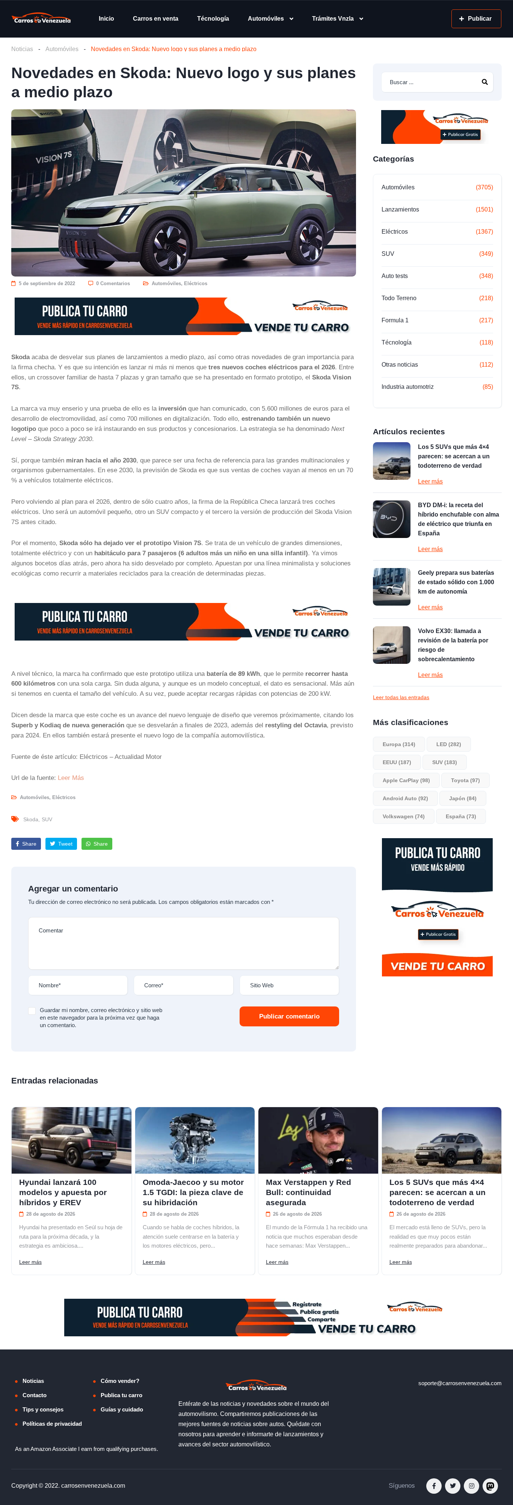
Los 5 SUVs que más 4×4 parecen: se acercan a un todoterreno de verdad (454, 456)
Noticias (22, 49)
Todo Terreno (399, 298)
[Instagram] (471, 1486)
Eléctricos (195, 283)
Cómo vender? (120, 1381)
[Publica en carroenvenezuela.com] (183, 316)
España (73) (461, 816)
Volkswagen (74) (404, 816)
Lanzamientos (400, 209)
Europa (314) (399, 744)
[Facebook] (434, 1486)
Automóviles (266, 18)
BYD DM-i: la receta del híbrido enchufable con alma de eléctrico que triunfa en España (458, 519)
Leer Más (71, 777)
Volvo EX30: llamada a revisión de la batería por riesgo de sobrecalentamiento (453, 645)
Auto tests (395, 276)
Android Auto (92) (405, 798)
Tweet (64, 844)
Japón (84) (463, 798)
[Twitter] (452, 1486)
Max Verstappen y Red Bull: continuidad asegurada (308, 1192)
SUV (47, 819)
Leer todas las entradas (401, 697)
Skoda (30, 819)
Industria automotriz (408, 387)
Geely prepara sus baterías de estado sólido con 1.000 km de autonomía (456, 582)
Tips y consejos (43, 1409)
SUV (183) (444, 762)
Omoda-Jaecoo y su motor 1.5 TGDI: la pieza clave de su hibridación (193, 1192)
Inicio (106, 18)
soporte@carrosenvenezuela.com (460, 1383)
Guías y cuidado (122, 1409)
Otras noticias (400, 364)
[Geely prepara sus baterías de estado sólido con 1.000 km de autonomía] (391, 587)
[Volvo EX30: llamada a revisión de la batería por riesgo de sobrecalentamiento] (391, 645)
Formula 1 (395, 320)
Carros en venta (155, 18)
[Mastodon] (490, 1486)
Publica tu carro (121, 1395)
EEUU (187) (397, 762)
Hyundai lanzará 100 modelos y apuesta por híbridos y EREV (63, 1192)
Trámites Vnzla (333, 18)
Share (28, 844)
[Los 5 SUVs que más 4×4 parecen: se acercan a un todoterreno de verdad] (391, 461)
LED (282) (448, 744)
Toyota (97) (465, 780)
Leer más (430, 481)
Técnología (213, 18)
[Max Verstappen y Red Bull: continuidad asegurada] (318, 1140)
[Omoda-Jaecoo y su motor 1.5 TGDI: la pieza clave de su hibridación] (195, 1140)
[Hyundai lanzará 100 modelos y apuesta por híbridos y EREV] (71, 1140)
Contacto (35, 1395)
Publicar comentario (289, 1016)
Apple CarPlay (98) (406, 780)
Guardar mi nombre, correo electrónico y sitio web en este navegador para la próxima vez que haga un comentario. (101, 1017)
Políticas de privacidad (52, 1423)
